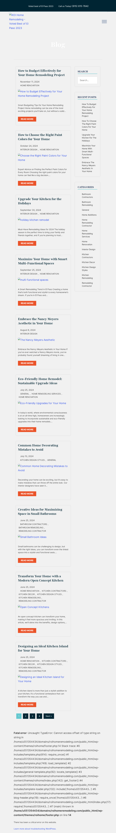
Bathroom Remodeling (31, 527)
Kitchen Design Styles (32, 460)
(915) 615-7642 (80, 6)
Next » (49, 716)
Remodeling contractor (32, 531)
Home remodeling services (46, 394)
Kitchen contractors (54, 591)
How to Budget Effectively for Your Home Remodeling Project (89, 110)
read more (27, 119)
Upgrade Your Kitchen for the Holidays (89, 138)
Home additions (89, 215)
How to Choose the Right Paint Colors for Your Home (89, 125)
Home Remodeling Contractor (87, 223)
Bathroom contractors (33, 524)
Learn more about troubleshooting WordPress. (35, 829)
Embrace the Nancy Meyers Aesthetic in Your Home (88, 166)
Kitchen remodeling (30, 598)
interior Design (28, 149)
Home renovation (29, 85)
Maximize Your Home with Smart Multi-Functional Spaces (88, 151)
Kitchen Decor (27, 594)
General (24, 394)
